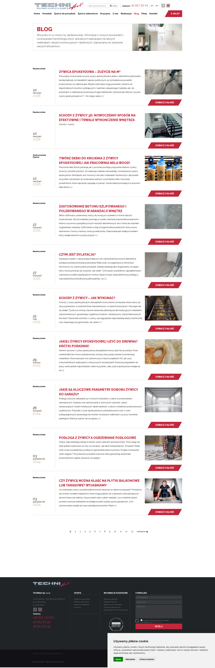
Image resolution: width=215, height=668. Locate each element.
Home (37, 13)
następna (141, 531)
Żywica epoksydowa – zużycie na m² (90, 72)
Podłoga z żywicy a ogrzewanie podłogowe (97, 438)
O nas (115, 13)
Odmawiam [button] (130, 659)
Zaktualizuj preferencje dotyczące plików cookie (48, 653)
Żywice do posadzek (64, 13)
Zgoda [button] (118, 659)
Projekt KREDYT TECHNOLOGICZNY (116, 610)
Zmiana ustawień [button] (147, 659)
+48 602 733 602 (43, 617)
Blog (136, 13)
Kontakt (153, 13)
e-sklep (175, 13)
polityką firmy (158, 622)
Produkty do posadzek (81, 604)
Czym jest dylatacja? (77, 254)
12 (126, 531)
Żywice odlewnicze (88, 13)
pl (152, 6)
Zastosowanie (39, 155)
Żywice (36, 157)
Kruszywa (105, 13)
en (157, 6)
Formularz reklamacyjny (112, 607)
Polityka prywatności (111, 599)
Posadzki (47, 13)
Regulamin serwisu (110, 602)
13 (132, 531)
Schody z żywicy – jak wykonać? (87, 298)
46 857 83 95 (42, 626)
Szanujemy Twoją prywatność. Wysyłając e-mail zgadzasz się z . (154, 621)
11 (121, 531)
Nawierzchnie (39, 69)
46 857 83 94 (139, 5)
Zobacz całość (164, 102)
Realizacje (126, 13)
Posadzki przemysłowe (82, 599)
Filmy (144, 13)
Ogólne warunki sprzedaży (113, 604)
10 (115, 531)
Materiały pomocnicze (81, 602)
